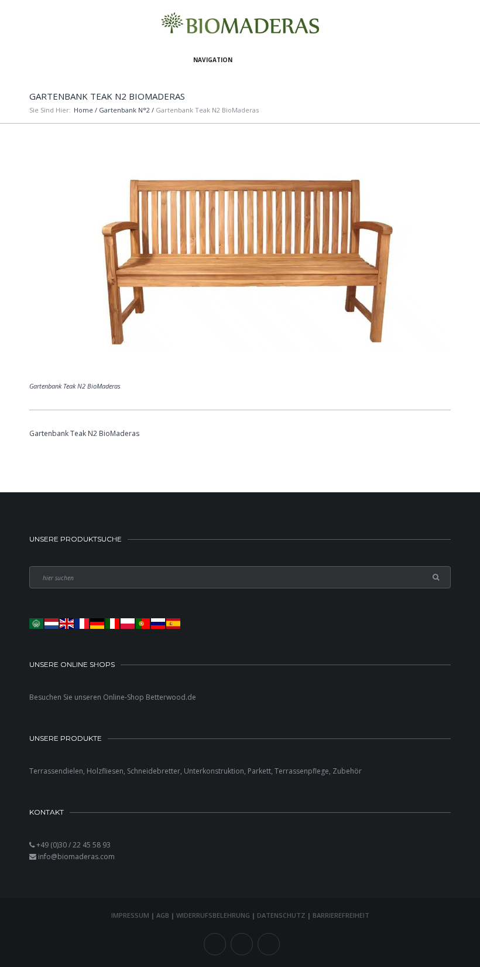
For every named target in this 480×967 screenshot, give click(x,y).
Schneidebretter (153, 771)
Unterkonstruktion (214, 771)
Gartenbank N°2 (124, 109)
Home (83, 109)
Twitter (242, 944)
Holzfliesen (105, 771)
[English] (67, 623)
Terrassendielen (56, 771)
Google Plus (269, 944)
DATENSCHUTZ (281, 915)
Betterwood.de (171, 697)
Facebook (215, 944)
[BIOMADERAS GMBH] (240, 25)
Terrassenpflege (302, 771)
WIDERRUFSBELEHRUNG (213, 915)
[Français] (82, 623)
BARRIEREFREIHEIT (341, 915)
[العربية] (36, 623)
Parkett (259, 771)
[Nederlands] (52, 623)
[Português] (143, 623)
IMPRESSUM (130, 915)
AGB (162, 915)
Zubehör (347, 771)
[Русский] (158, 623)
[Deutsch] (97, 623)
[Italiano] (113, 623)
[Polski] (128, 623)
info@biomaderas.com (76, 857)
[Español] (173, 623)
